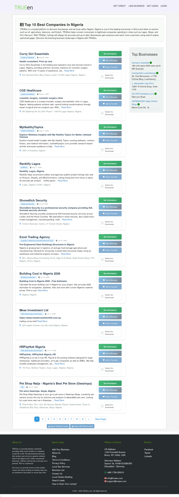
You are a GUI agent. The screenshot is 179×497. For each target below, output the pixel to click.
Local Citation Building (62, 476)
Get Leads (152, 5)
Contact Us (57, 473)
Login (164, 5)
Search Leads (58, 480)
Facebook (148, 449)
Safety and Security (27, 204)
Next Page (100, 419)
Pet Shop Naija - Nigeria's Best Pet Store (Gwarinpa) (55, 383)
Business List (58, 469)
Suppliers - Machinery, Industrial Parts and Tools (37, 241)
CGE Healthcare (30, 90)
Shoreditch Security (33, 200)
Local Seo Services (61, 466)
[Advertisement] (144, 152)
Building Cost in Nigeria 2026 (39, 273)
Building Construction (28, 277)
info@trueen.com (115, 478)
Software (24, 167)
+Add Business (136, 5)
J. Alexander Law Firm (143, 83)
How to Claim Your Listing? (64, 483)
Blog (54, 456)
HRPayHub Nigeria (32, 347)
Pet (22, 387)
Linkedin (148, 456)
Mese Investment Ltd (33, 310)
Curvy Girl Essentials (34, 54)
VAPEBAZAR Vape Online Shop (144, 102)
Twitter (147, 452)
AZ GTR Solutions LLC (143, 93)
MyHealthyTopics (31, 127)
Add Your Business (60, 449)
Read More (69, 70)
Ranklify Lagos (29, 164)
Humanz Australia (141, 62)
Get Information (110, 53)
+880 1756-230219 (115, 472)
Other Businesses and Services (31, 314)
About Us (56, 452)
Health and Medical (27, 57)
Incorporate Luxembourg (144, 72)
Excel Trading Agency (34, 237)
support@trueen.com (116, 481)
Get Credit (119, 5)
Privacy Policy (58, 463)
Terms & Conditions (61, 459)
